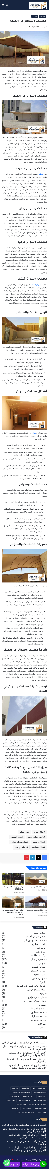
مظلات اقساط (38, 1008)
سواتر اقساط (39, 967)
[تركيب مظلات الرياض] (36, 879)
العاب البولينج (39, 944)
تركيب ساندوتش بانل (40, 1092)
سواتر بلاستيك (38, 970)
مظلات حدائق (38, 1012)
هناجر (43, 1027)
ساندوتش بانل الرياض (39, 1100)
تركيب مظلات (38, 955)
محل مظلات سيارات (35, 1001)
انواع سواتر (24, 832)
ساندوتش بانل (14, 1096)
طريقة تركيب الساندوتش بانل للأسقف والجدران (26, 1060)
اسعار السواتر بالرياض (39, 1088)
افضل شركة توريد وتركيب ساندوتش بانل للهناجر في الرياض (24, 1047)
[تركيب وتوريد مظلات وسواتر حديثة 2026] (13, 879)
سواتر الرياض (16, 837)
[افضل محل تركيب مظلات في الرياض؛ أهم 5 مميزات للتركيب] (13, 902)
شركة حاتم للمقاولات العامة (31, 986)
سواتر (35, 16)
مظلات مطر (14, 1108)
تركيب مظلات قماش (35, 837)
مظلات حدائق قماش (19, 842)
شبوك (42, 982)
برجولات (41, 948)
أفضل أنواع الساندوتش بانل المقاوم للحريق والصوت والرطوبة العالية (27, 1066)
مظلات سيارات (38, 1016)
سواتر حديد (40, 974)
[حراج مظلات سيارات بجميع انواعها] (36, 902)
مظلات (42, 16)
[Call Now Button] (43, 1164)
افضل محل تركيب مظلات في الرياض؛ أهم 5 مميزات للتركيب (13, 912)
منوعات (42, 1023)
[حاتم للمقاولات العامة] (38, 5)
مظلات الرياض (38, 842)
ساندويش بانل (38, 959)
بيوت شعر (40, 951)
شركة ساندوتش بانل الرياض (37, 1104)
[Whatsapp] (6, 1163)
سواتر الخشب (35, 284)
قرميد (43, 993)
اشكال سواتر (39, 832)
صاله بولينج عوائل (36, 989)
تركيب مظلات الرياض (39, 887)
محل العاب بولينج (37, 997)
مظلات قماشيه (38, 847)
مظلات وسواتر (21, 847)
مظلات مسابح (38, 1020)
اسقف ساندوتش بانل (34, 940)
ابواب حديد (40, 932)
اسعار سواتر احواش (35, 936)
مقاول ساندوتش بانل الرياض (25, 1112)
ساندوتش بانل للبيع (24, 1100)
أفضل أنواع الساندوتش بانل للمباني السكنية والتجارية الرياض (27, 1054)
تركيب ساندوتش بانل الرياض (21, 1092)
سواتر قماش (39, 978)
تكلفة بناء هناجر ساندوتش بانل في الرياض (24, 1042)
